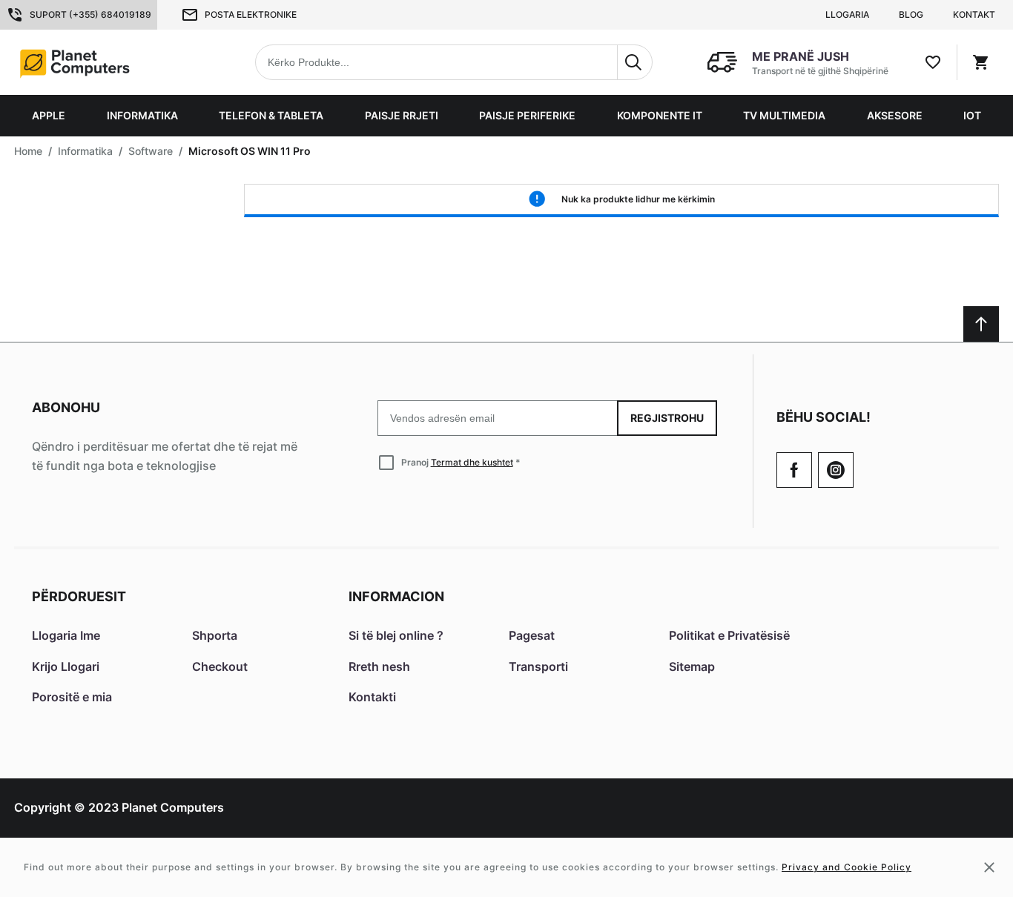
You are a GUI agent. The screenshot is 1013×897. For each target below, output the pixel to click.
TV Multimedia (784, 115)
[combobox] (454, 62)
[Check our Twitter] (836, 470)
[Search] (635, 62)
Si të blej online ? (396, 635)
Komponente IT (659, 115)
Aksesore (895, 115)
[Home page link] (109, 62)
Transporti (538, 666)
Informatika (142, 115)
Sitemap (692, 666)
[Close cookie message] (989, 867)
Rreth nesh (379, 666)
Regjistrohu (667, 417)
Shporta (214, 635)
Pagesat (532, 635)
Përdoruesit (79, 596)
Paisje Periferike (527, 115)
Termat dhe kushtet (472, 462)
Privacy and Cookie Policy (846, 867)
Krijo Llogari (65, 666)
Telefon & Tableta (271, 115)
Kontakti (372, 696)
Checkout (220, 666)
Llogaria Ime (66, 635)
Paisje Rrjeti (401, 115)
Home (28, 151)
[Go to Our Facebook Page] (794, 470)
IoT (972, 115)
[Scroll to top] (981, 324)
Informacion (396, 596)
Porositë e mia (72, 696)
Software (150, 151)
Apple (48, 115)
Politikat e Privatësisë (729, 635)
